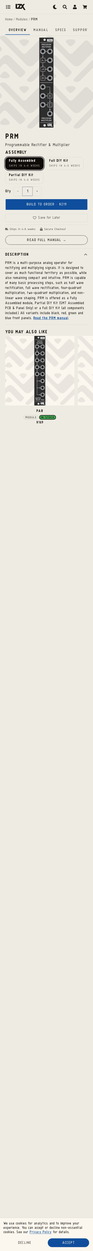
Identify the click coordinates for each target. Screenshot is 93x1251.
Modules (22, 19)
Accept (68, 1242)
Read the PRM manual (50, 318)
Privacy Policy (40, 1232)
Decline (24, 1242)
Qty (8, 191)
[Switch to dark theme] (55, 7)
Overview (17, 30)
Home (9, 19)
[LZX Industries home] (20, 7)
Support (81, 30)
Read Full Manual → (46, 240)
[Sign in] (75, 7)
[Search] (65, 7)
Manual (40, 30)
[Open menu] (8, 7)
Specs (60, 30)
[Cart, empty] (85, 7)
